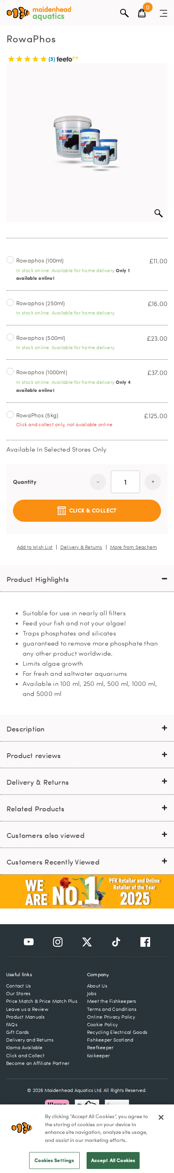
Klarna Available (24, 1047)
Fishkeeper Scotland (110, 1040)
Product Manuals (25, 1017)
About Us (97, 986)
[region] (87, 1138)
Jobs (91, 993)
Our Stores (18, 993)
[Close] (161, 1117)
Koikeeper (98, 1055)
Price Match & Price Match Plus (41, 1001)
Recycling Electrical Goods (117, 1032)
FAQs (11, 1024)
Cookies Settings (54, 1160)
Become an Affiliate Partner (37, 1063)
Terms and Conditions (112, 1009)
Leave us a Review (27, 1009)
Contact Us (18, 986)
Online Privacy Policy (111, 1017)
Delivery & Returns (81, 547)
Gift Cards (17, 1032)
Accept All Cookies (113, 1160)
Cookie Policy (102, 1024)
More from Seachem (133, 547)
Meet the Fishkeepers (111, 1001)
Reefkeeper (100, 1047)
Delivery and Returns (30, 1040)
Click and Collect (25, 1055)
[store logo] (38, 13)
